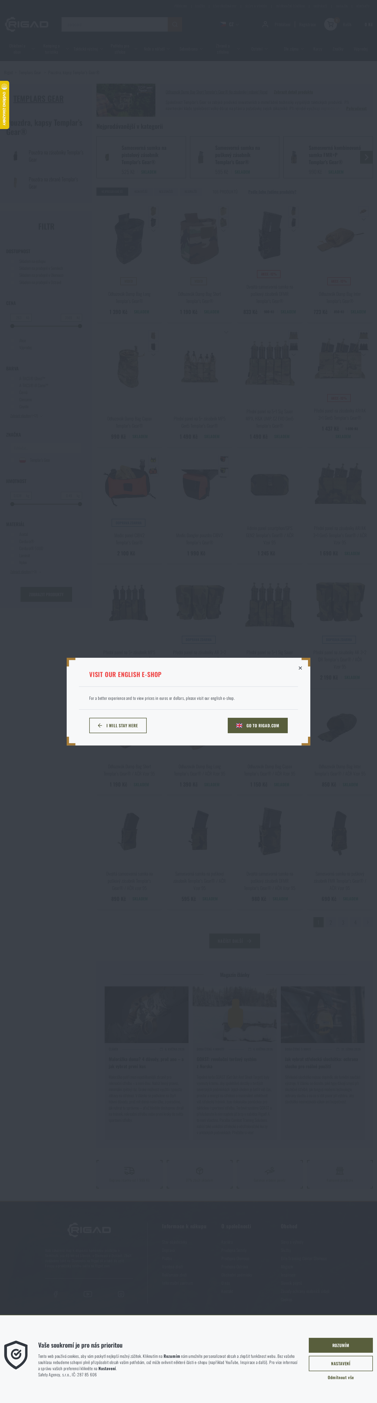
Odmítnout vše (341, 1377)
